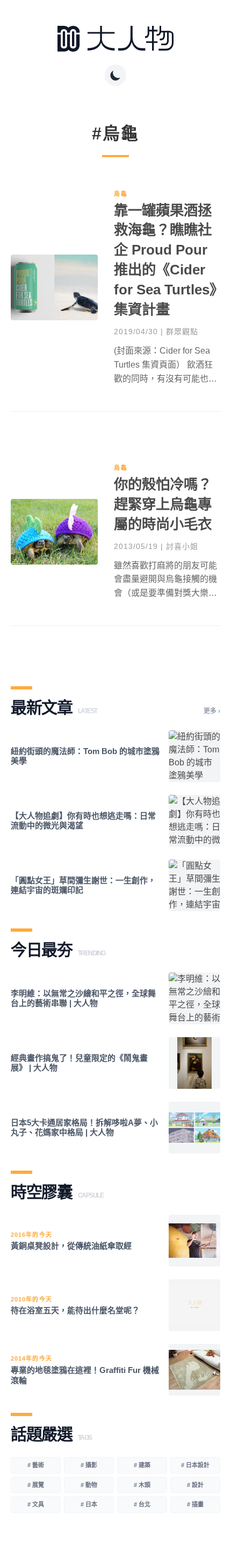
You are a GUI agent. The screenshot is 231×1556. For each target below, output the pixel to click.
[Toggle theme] (115, 75)
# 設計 (195, 1485)
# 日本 (89, 1504)
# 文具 (35, 1504)
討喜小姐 (182, 546)
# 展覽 (35, 1485)
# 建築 (142, 1465)
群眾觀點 (182, 331)
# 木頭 (142, 1485)
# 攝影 (89, 1465)
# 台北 (142, 1504)
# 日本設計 (195, 1465)
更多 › (212, 711)
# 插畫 (195, 1504)
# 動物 (89, 1485)
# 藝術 (35, 1465)
